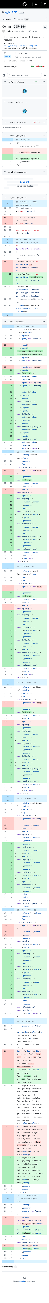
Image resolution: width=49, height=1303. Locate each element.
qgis (7, 12)
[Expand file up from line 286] (8, 1022)
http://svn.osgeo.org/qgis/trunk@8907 (20, 46)
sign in (22, 1281)
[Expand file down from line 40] (7, 239)
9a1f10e (15, 61)
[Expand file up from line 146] (8, 683)
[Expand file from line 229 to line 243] (8, 909)
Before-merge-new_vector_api (28, 57)
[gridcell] (24, 139)
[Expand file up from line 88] (7, 242)
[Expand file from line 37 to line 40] (8, 451)
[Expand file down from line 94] (7, 314)
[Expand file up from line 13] (8, 326)
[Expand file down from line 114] (8, 680)
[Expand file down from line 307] (8, 1261)
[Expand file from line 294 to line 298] (8, 1198)
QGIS (15, 12)
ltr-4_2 (21, 53)
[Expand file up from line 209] (8, 800)
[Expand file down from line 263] (8, 1019)
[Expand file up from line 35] (7, 203)
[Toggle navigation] (4, 4)
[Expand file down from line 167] (8, 796)
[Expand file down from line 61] (8, 564)
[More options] (44, 82)
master (8, 56)
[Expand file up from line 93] (8, 567)
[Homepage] (24, 4)
